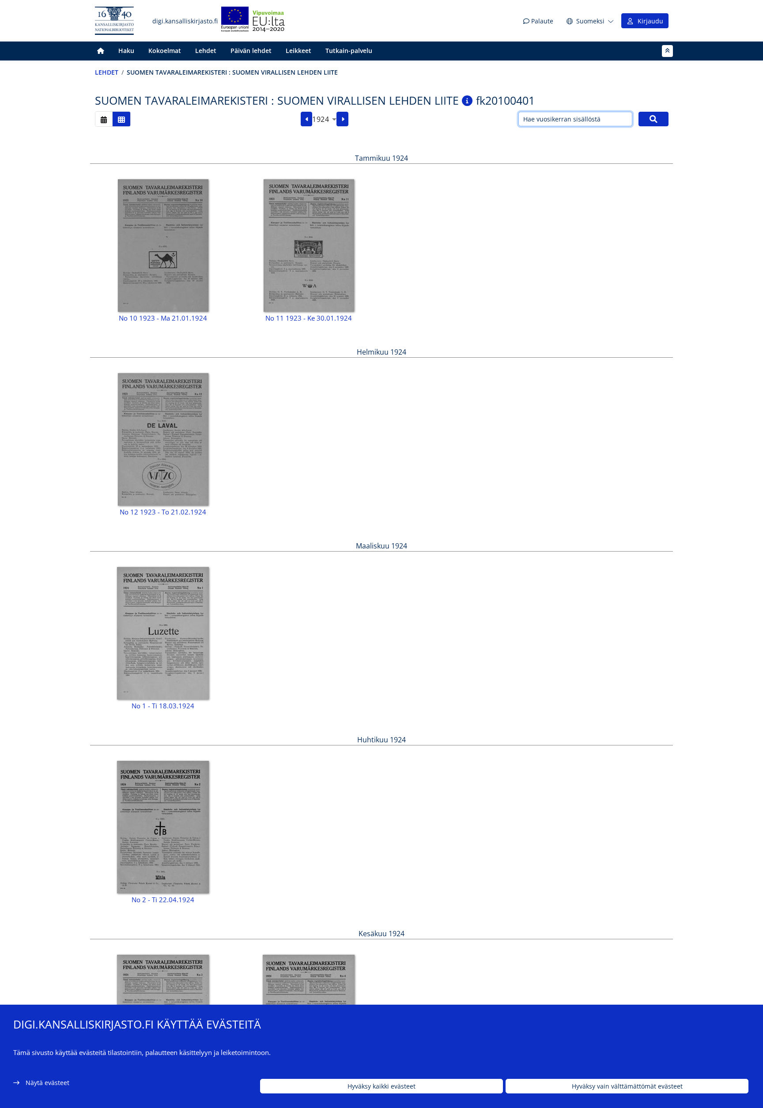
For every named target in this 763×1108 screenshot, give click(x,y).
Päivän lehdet (251, 50)
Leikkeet (298, 50)
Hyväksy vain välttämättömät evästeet (627, 1086)
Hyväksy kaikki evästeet (381, 1086)
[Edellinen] (307, 119)
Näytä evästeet (47, 1082)
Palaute (541, 21)
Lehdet (205, 50)
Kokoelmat (164, 50)
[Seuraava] (342, 119)
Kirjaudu (648, 21)
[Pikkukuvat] (121, 119)
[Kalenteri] (103, 119)
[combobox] (324, 119)
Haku (126, 50)
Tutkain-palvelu (348, 50)
